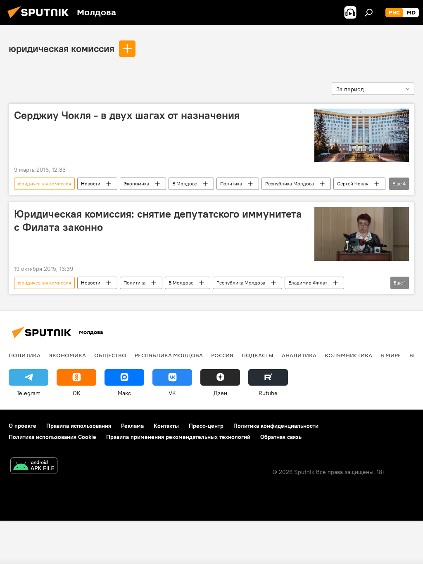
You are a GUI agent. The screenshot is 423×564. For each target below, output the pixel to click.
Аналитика (299, 355)
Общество (110, 355)
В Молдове (184, 183)
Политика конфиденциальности (275, 425)
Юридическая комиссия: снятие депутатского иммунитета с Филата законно (158, 220)
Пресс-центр (206, 425)
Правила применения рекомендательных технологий (178, 437)
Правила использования (78, 425)
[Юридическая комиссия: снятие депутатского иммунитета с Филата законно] (361, 234)
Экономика (136, 183)
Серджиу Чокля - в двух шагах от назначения (127, 115)
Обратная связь (281, 437)
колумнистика (348, 355)
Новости (90, 183)
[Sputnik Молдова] (40, 19)
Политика (231, 183)
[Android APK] (34, 466)
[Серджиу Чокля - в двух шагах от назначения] (361, 135)
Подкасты (257, 355)
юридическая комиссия (61, 48)
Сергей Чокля (352, 183)
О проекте (22, 425)
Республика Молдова (289, 183)
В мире (390, 355)
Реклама (132, 425)
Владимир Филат (307, 283)
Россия (222, 355)
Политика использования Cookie (52, 437)
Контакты (166, 425)
